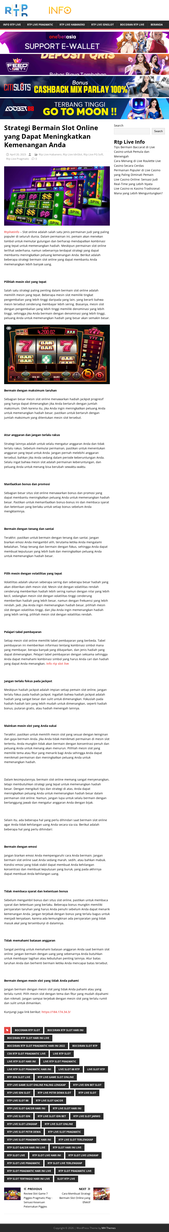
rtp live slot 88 (17, 1100)
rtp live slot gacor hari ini (26, 1108)
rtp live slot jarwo (86, 1116)
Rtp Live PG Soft (93, 154)
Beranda (157, 24)
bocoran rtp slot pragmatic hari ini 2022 (36, 1046)
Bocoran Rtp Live (132, 24)
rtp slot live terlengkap (65, 1163)
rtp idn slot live (18, 1077)
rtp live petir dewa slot (54, 1092)
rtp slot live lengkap (83, 1155)
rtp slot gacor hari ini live (26, 1147)
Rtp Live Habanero (72, 24)
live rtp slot (62, 1053)
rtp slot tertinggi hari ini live (28, 1179)
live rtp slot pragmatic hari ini (29, 1069)
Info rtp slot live (57, 664)
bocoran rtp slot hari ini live (28, 1038)
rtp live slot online (59, 1124)
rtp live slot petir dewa (24, 1132)
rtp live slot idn (18, 1116)
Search (118, 125)
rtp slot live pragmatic (23, 1163)
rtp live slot (87, 1092)
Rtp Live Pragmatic (40, 24)
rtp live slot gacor (49, 1100)
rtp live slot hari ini (67, 1108)
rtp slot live (16, 1155)
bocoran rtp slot (27, 1030)
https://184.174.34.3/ (56, 1012)
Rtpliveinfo (11, 232)
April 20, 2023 (18, 154)
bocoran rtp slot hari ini (65, 1030)
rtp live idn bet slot (87, 1085)
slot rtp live (66, 1179)
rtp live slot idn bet (52, 1116)
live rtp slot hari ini (21, 1061)
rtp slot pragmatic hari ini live (29, 1171)
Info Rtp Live (12, 24)
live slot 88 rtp (69, 1069)
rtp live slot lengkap (22, 1124)
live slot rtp (96, 1069)
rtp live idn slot (18, 1092)
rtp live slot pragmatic (64, 1132)
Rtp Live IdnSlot (102, 24)
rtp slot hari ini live (67, 1147)
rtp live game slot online (56, 1077)
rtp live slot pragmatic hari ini (29, 1139)
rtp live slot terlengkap (76, 1139)
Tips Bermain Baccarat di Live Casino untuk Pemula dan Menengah (134, 151)
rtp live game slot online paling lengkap (36, 1085)
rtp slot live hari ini (46, 1155)
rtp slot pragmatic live (75, 1171)
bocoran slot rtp (84, 1046)
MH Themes (109, 1228)
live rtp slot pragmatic (59, 1061)
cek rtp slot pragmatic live (26, 1053)
